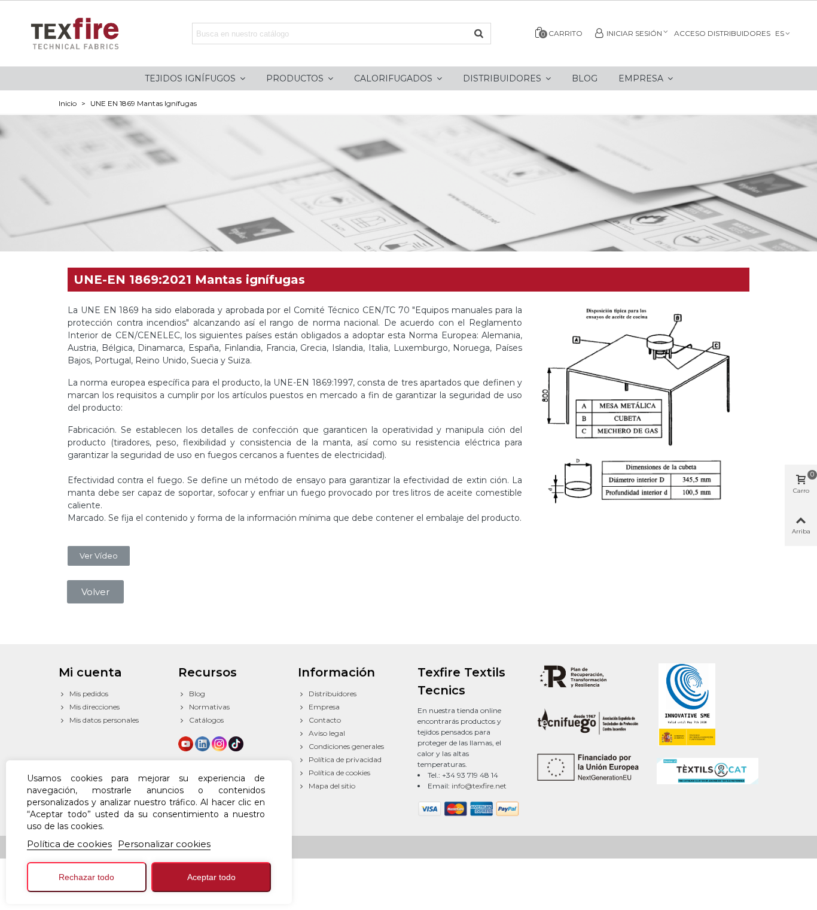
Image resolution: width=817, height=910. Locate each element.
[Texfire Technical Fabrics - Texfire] (87, 33)
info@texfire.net (479, 785)
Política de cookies (69, 844)
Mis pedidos (88, 693)
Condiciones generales (346, 746)
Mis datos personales (104, 719)
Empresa (324, 706)
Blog (197, 693)
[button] (99, 556)
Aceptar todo (211, 877)
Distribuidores (332, 693)
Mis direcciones (94, 706)
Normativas (209, 706)
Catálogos (206, 719)
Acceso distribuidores (722, 33)
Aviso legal (327, 733)
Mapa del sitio (332, 785)
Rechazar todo (86, 877)
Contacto (325, 719)
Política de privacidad (345, 759)
